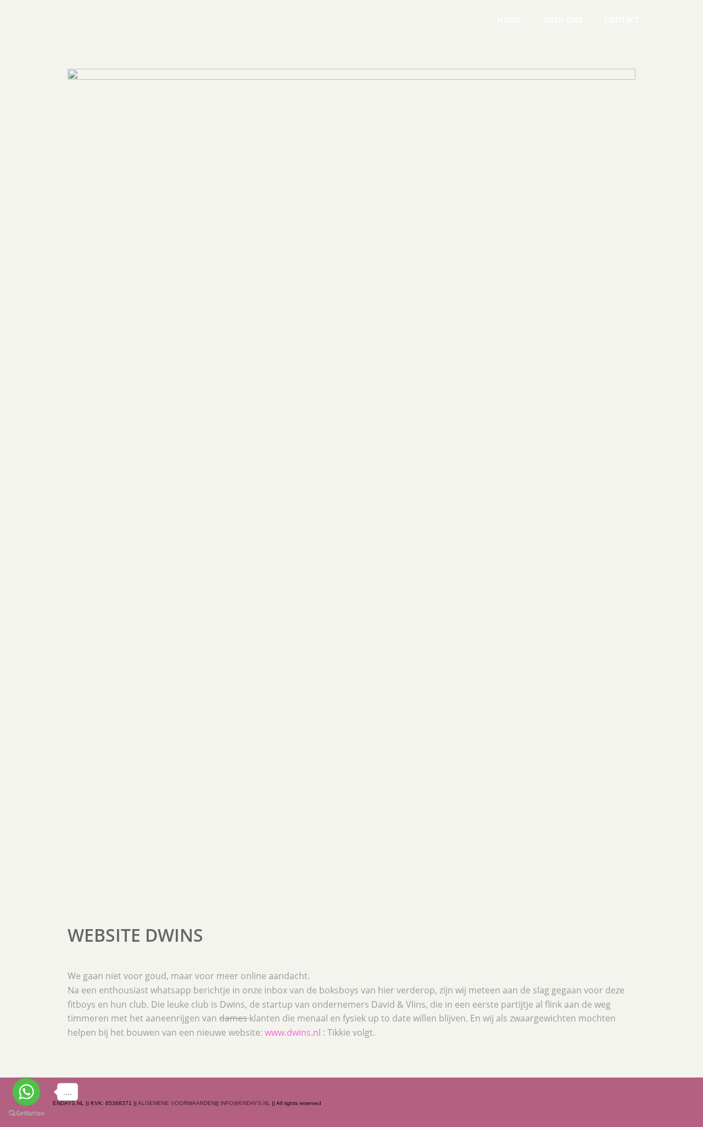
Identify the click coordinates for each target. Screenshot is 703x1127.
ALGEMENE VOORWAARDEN (176, 1103)
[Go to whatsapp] (26, 1092)
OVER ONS (562, 19)
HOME (509, 19)
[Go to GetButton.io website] (26, 1114)
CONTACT (621, 19)
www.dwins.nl (293, 1032)
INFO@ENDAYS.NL (245, 1103)
